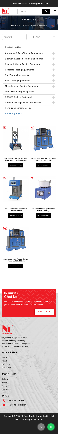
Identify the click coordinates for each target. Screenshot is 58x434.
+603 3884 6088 (20, 3)
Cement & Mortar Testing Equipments (23, 64)
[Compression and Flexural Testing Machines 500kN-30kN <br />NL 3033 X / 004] (16, 239)
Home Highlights (13, 113)
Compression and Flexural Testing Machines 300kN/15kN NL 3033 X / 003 (43, 160)
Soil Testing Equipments (17, 75)
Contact (5, 389)
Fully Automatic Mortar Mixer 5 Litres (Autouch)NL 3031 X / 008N (16, 210)
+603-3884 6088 (16, 400)
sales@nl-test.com (39, 3)
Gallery (5, 379)
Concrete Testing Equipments (19, 70)
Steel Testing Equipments (17, 80)
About (4, 361)
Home (17, 25)
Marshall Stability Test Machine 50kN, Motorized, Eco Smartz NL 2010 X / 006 (16, 160)
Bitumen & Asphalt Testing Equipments (24, 59)
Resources (6, 368)
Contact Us (44, 312)
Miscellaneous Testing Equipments (22, 86)
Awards (5, 383)
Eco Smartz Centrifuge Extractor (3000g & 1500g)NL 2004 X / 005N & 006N (43, 210)
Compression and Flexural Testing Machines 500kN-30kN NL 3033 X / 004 (15, 261)
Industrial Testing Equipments (20, 91)
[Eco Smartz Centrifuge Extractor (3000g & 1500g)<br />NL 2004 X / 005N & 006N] (43, 189)
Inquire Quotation (16, 165)
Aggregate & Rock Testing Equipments (24, 53)
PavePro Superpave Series (18, 108)
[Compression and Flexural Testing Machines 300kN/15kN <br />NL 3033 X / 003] (43, 138)
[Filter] (46, 11)
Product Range (13, 47)
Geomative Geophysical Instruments (23, 102)
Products (26, 25)
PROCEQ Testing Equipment (18, 97)
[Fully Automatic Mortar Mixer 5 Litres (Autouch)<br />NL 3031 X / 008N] (16, 189)
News (4, 386)
